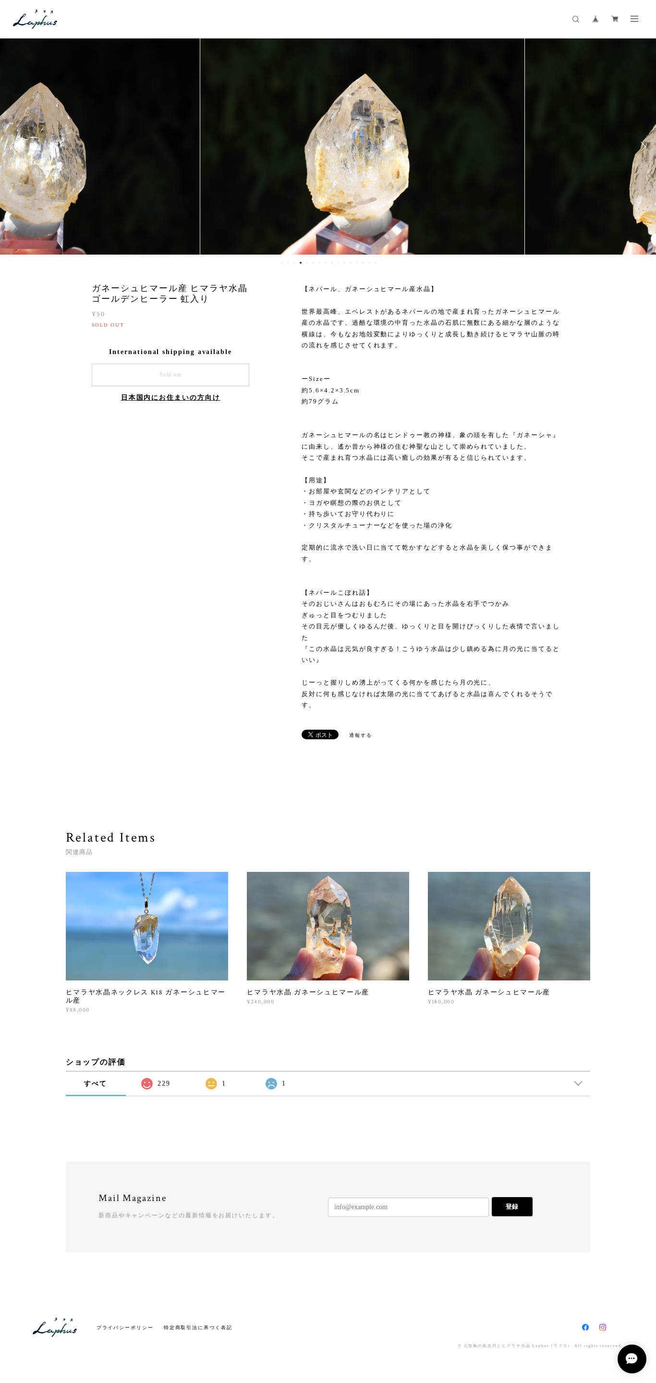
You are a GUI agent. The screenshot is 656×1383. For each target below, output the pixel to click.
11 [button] (344, 263)
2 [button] (288, 263)
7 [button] (319, 263)
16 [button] (376, 263)
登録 (512, 1206)
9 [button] (332, 263)
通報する (360, 735)
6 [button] (313, 263)
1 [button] (282, 263)
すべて (95, 1083)
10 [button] (338, 263)
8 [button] (326, 263)
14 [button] (363, 263)
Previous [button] (14, 146)
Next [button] (641, 146)
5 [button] (307, 263)
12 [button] (351, 263)
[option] (328, 146)
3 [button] (294, 263)
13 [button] (357, 263)
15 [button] (369, 263)
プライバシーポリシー (125, 1327)
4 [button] (301, 263)
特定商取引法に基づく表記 (198, 1327)
